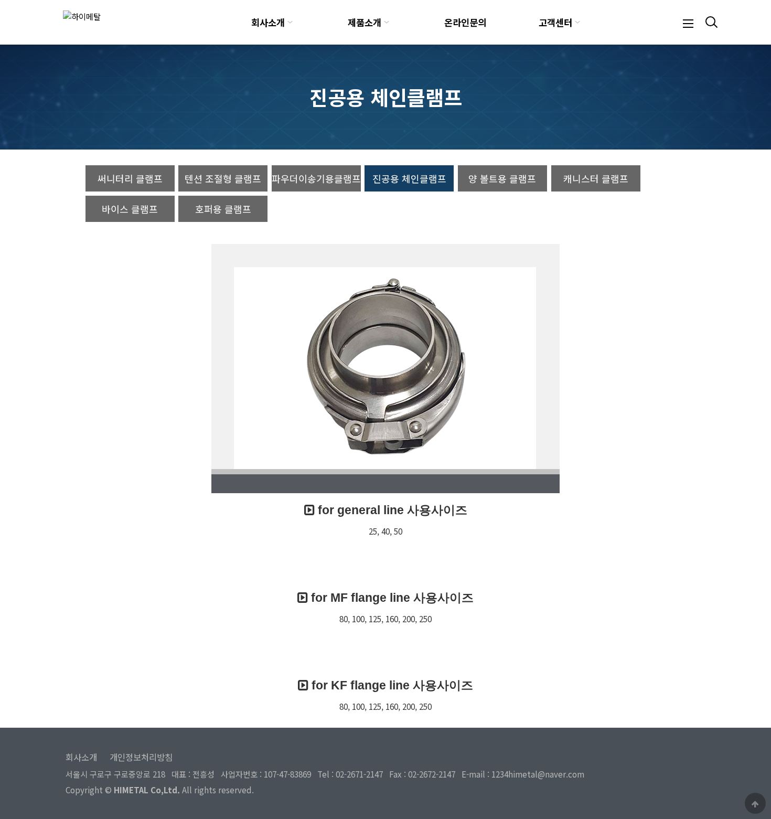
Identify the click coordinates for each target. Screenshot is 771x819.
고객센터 (555, 22)
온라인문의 (465, 22)
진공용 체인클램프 (409, 178)
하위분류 (290, 22)
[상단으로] (755, 803)
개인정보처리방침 (141, 757)
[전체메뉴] (688, 22)
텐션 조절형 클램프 (223, 178)
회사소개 (268, 22)
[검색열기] (710, 22)
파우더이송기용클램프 (316, 178)
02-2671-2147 (359, 774)
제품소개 (364, 22)
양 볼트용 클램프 (502, 178)
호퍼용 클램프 (223, 209)
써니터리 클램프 (130, 178)
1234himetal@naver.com (537, 774)
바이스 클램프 (130, 209)
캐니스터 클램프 (595, 178)
